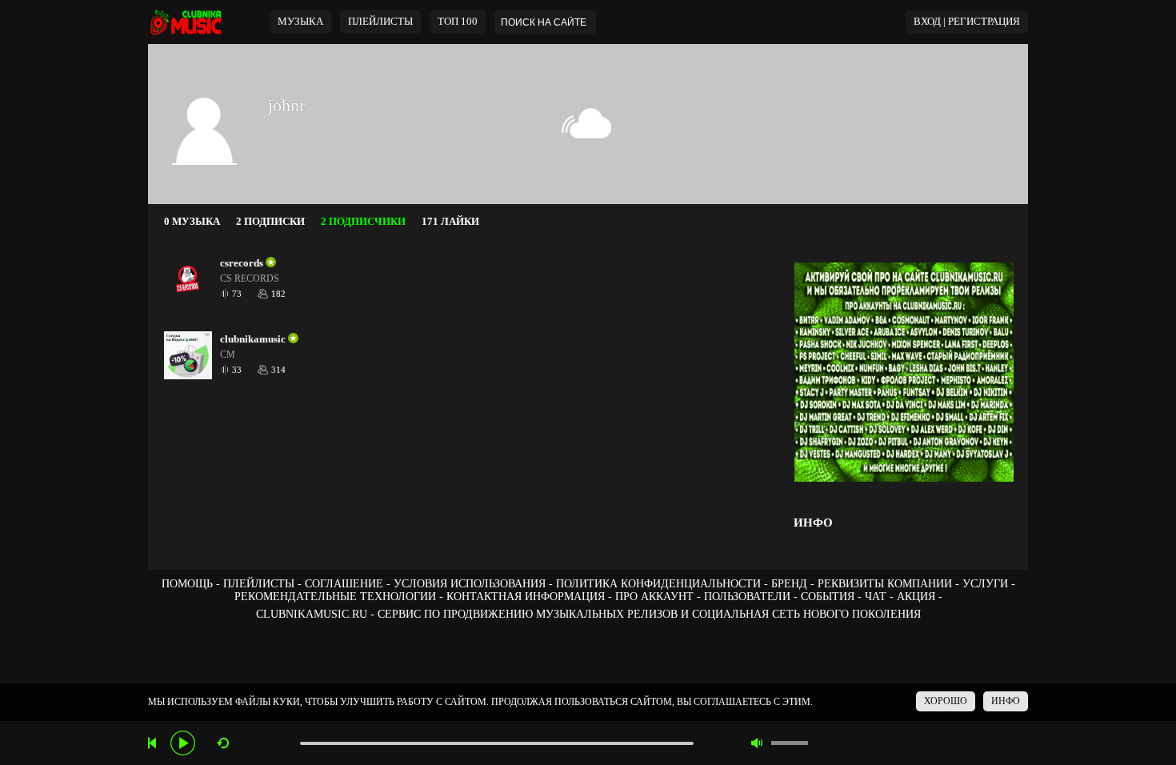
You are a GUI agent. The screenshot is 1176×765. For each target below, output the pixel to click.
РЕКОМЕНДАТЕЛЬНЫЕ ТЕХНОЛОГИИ (335, 597)
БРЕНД (789, 584)
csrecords (241, 263)
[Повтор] (223, 743)
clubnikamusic (253, 339)
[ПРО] (269, 263)
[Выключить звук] (757, 743)
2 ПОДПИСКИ (270, 221)
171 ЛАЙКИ (450, 221)
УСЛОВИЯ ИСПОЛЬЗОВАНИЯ (470, 584)
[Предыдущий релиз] (154, 743)
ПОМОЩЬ (187, 584)
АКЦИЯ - (919, 597)
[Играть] (183, 743)
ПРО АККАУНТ (654, 597)
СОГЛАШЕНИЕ (344, 584)
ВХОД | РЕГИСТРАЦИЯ (967, 21)
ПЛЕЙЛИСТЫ (258, 584)
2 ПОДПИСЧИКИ (363, 221)
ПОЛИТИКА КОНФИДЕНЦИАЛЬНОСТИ (658, 584)
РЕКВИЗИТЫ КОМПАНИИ (885, 584)
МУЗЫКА (300, 21)
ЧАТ (875, 597)
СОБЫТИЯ (827, 597)
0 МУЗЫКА (192, 221)
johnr (286, 105)
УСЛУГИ (985, 584)
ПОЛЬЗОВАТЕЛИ (747, 597)
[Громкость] (789, 743)
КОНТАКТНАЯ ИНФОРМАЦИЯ (525, 597)
